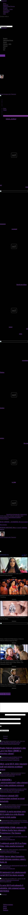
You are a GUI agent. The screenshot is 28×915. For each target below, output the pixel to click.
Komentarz (3, 702)
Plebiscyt (5, 12)
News (4, 3)
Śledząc (2, 372)
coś (27, 328)
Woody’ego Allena (21, 284)
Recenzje (5, 5)
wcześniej (14, 229)
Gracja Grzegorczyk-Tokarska (8, 94)
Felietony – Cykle (8, 9)
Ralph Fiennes (8, 517)
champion (3, 224)
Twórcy (2, 408)
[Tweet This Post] (15, 101)
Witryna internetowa (5, 722)
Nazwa (2, 714)
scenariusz (25, 360)
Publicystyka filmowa (9, 6)
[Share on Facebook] (15, 100)
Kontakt (5, 908)
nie (1, 185)
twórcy (2, 438)
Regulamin (5, 910)
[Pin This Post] (15, 103)
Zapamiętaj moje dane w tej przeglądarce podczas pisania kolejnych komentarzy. (12, 727)
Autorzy (5, 906)
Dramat (15, 514)
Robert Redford (11, 119)
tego (26, 186)
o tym (14, 482)
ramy (20, 333)
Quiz (4, 14)
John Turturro (20, 514)
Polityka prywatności (8, 904)
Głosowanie (6, 11)
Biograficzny (9, 514)
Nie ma (26, 443)
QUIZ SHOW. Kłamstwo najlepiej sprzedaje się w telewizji (13, 516)
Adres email (3, 717)
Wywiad (5, 8)
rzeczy (10, 327)
